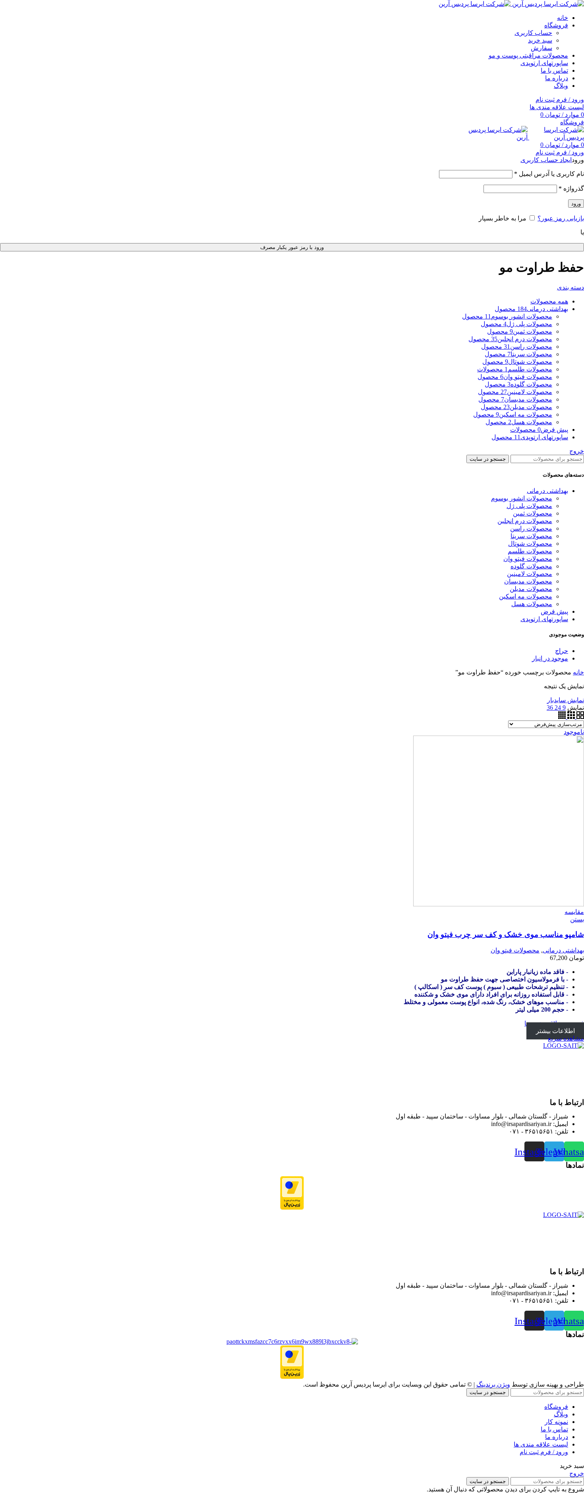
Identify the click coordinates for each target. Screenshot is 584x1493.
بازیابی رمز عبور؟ (561, 218)
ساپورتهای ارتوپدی (544, 619)
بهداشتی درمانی (547, 490)
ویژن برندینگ (493, 1384)
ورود (576, 204)
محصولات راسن (531, 528)
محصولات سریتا (531, 536)
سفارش (541, 47)
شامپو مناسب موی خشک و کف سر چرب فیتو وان (505, 934)
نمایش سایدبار (565, 700)
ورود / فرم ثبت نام (544, 1452)
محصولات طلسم (530, 551)
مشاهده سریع (566, 1038)
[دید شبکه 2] (579, 716)
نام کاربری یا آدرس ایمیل (549, 173)
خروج (576, 451)
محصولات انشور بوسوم (521, 498)
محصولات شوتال (530, 543)
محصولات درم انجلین (524, 521)
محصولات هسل (531, 604)
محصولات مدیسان (528, 581)
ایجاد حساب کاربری (546, 159)
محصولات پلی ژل (529, 505)
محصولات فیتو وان (527, 558)
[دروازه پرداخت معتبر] (292, 1207)
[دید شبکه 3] (570, 716)
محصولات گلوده (531, 566)
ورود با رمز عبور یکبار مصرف (292, 247)
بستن (577, 919)
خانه (578, 672)
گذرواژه (571, 188)
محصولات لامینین (529, 573)
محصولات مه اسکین (525, 596)
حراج (561, 650)
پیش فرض (554, 611)
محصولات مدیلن (531, 588)
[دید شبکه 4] (562, 716)
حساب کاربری (533, 32)
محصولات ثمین (532, 513)
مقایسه (574, 911)
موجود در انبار (550, 658)
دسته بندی (570, 287)
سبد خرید (540, 40)
